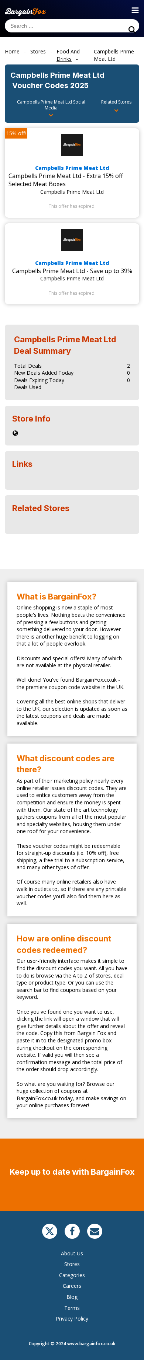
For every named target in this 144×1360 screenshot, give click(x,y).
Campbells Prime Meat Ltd (72, 167)
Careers (72, 1285)
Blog (72, 1296)
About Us (72, 1253)
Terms (72, 1307)
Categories (72, 1275)
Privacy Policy (72, 1318)
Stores (72, 1264)
